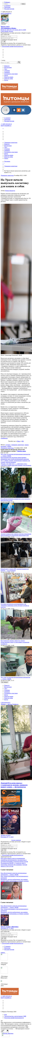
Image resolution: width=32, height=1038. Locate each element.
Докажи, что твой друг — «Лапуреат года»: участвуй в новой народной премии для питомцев (16, 464)
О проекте (7, 5)
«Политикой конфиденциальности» (12, 46)
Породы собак (8, 78)
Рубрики (7, 2)
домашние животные (17, 444)
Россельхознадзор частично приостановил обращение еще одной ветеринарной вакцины (15, 458)
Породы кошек (8, 77)
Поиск (6, 158)
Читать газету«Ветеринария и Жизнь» (8, 27)
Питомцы (7, 161)
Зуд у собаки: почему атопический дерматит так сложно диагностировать (15, 461)
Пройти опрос (21, 451)
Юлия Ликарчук (10, 190)
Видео (6, 80)
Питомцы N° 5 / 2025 (7, 837)
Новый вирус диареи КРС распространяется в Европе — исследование (15, 569)
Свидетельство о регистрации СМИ (15, 1016)
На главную (4, 682)
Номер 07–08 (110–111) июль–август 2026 (13, 29)
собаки (9, 446)
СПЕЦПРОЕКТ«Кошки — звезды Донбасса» (10, 703)
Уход (5, 69)
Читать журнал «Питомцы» (10, 926)
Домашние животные (10, 142)
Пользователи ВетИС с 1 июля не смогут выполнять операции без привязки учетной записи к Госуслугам (14, 864)
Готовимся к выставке (11, 74)
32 (2, 850)
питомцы (3, 446)
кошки (27, 444)
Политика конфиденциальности (14, 1018)
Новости (7, 66)
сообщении (4, 438)
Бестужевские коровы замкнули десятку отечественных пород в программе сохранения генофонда (15, 642)
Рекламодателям (9, 9)
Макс (18, 441)
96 (4, 41)
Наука (6, 75)
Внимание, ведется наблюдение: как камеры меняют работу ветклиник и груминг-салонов (15, 880)
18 (2, 938)
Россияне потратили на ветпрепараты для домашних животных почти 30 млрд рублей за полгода (15, 605)
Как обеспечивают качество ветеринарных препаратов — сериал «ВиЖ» (14, 873)
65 (5, 938)
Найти (23, 4)
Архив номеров (16, 840)
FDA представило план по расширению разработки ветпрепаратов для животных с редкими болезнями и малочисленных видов (14, 860)
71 (5, 850)
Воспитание (8, 67)
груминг (7, 444)
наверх (3, 952)
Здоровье (7, 70)
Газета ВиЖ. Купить (7, 31)
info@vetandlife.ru (6, 13)
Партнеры (7, 7)
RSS (5, 1014)
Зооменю (7, 72)
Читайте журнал (6, 835)
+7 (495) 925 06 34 (6, 124)
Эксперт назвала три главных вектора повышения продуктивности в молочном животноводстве (16, 534)
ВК (23, 441)
